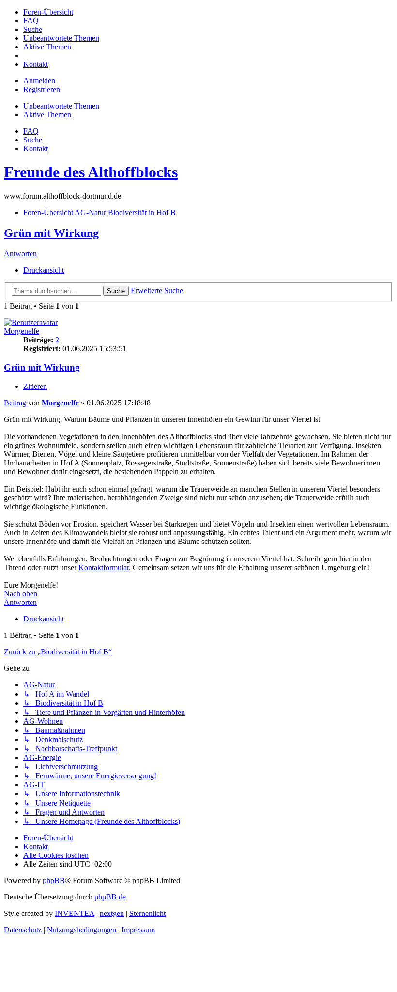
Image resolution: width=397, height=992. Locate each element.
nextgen (112, 913)
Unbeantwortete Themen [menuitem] (61, 106)
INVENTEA (74, 913)
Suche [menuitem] (32, 140)
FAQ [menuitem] (31, 131)
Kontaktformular (103, 567)
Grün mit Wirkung (51, 233)
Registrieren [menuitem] (41, 89)
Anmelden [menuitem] (39, 81)
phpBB (54, 880)
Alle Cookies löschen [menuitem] (56, 855)
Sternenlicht (147, 913)
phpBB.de (110, 897)
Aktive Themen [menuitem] (47, 114)
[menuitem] (48, 12)
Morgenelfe (21, 331)
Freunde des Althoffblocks (91, 172)
